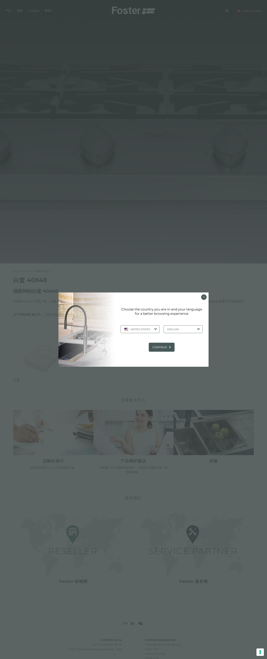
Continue (159, 347)
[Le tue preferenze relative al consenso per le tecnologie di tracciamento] (260, 652)
